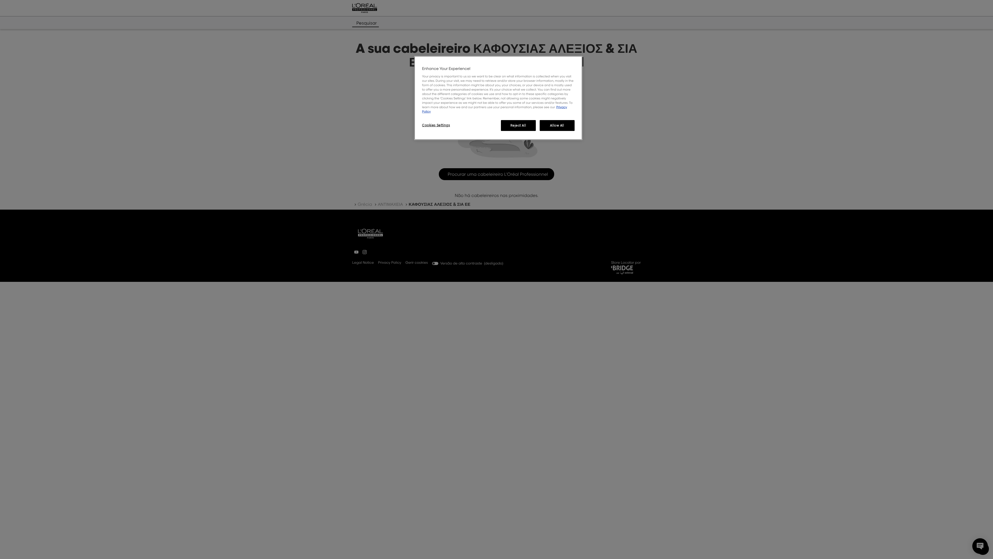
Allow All (557, 125)
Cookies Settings (436, 125)
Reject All (518, 125)
